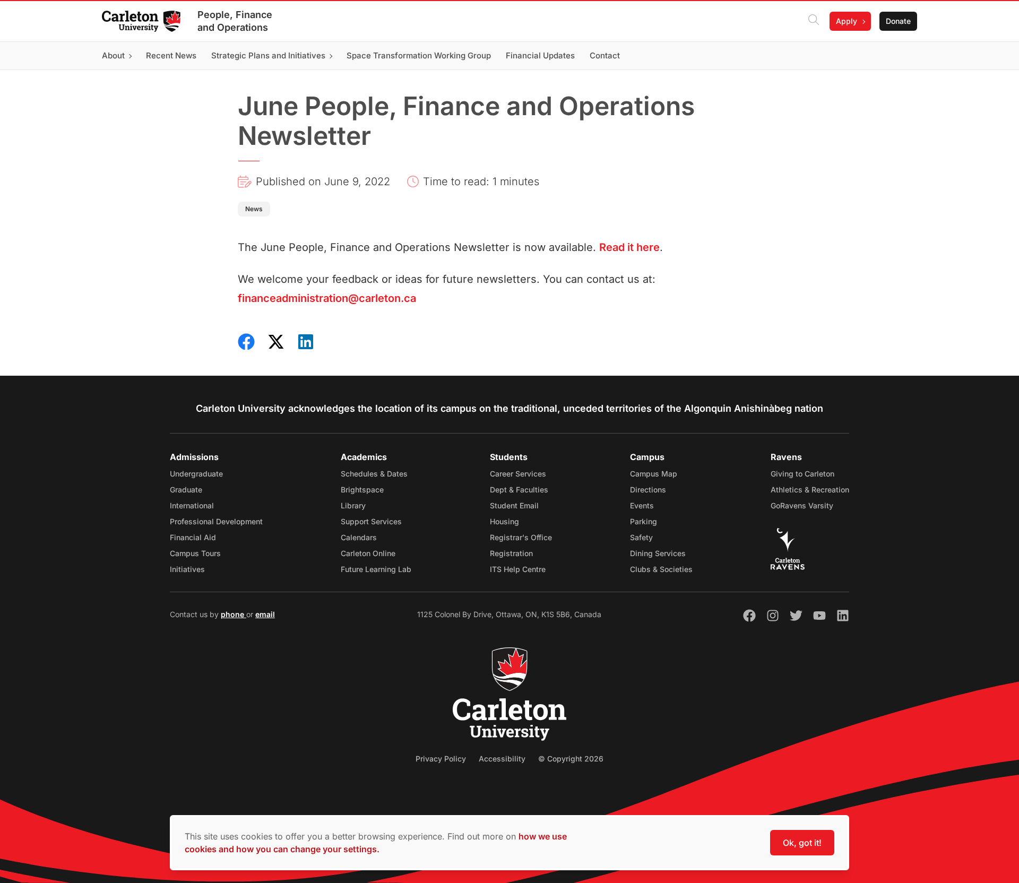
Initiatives (187, 569)
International (192, 505)
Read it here (629, 247)
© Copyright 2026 (570, 758)
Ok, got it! (802, 842)
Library (353, 505)
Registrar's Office (521, 537)
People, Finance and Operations (234, 21)
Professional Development (216, 521)
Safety (641, 537)
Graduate (186, 489)
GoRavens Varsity (802, 505)
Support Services (371, 521)
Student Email (514, 505)
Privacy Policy (441, 758)
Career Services (518, 473)
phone (233, 614)
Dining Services (658, 553)
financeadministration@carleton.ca (327, 298)
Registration (511, 553)
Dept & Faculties (519, 489)
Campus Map (653, 473)
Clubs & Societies (661, 569)
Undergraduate (196, 473)
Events (642, 505)
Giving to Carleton (802, 473)
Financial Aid (193, 537)
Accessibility (502, 758)
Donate (898, 20)
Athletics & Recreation (810, 489)
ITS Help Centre (518, 569)
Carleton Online (368, 553)
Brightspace (362, 489)
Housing (504, 521)
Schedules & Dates (374, 473)
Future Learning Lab (376, 569)
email (265, 614)
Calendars (359, 537)
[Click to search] (813, 21)
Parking (643, 521)
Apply (846, 20)
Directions (648, 489)
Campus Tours (195, 553)
